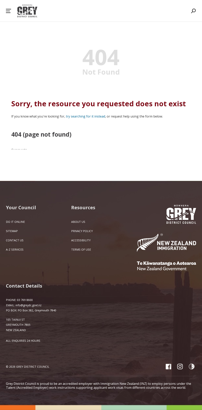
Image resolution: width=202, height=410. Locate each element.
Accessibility (81, 240)
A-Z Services (14, 249)
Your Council (21, 207)
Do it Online (15, 222)
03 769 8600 (25, 300)
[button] (8, 11)
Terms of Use (81, 249)
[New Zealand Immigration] (166, 243)
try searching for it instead (85, 116)
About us (78, 222)
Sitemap (12, 231)
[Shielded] (191, 366)
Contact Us (14, 240)
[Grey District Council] (181, 215)
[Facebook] (168, 366)
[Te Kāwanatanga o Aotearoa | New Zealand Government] (166, 266)
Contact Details (24, 285)
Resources (83, 207)
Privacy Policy (82, 231)
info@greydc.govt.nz (28, 305)
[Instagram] (180, 366)
